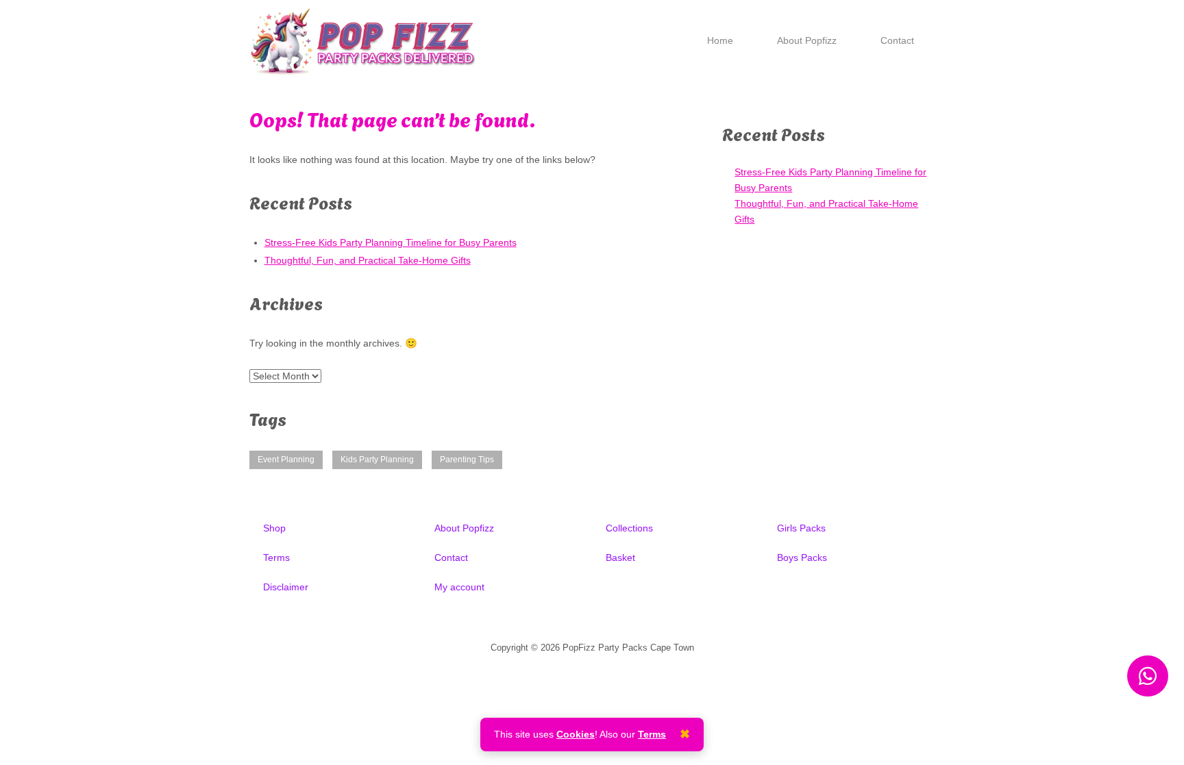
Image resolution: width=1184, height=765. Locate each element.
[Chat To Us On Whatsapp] (1147, 676)
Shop (274, 528)
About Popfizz (807, 41)
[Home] (362, 40)
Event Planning (286, 459)
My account (459, 586)
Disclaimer (285, 586)
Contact (897, 41)
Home (720, 41)
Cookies (575, 734)
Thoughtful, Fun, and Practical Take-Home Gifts (367, 260)
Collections (629, 528)
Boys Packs (802, 557)
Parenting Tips (467, 459)
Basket (620, 557)
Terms (276, 557)
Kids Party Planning (377, 459)
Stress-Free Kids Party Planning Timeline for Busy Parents (390, 242)
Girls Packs (801, 528)
